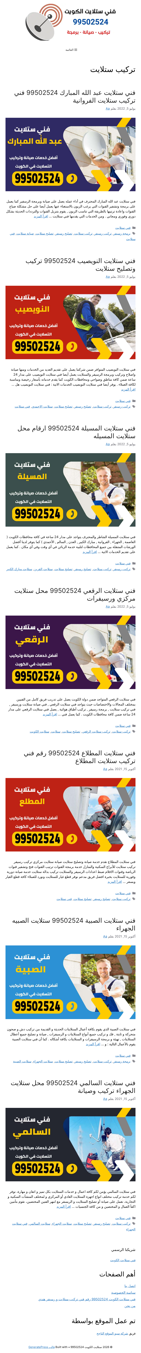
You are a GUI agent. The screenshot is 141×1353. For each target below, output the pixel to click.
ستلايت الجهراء (43, 1061)
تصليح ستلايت (45, 233)
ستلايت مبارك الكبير (19, 569)
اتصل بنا (129, 1286)
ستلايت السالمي (39, 1223)
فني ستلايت (123, 228)
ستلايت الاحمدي (42, 406)
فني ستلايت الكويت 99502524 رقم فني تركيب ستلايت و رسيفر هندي (86, 1299)
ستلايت (55, 731)
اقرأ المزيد (41, 216)
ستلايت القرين (43, 569)
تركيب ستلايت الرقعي (96, 731)
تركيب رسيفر (103, 233)
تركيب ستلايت (83, 233)
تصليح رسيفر (63, 233)
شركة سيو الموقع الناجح (112, 1333)
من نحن (129, 1306)
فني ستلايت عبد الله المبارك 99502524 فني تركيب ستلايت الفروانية (74, 96)
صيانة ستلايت (25, 233)
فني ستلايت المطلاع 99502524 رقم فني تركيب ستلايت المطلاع (79, 757)
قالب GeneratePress (41, 1347)
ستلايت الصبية (22, 1061)
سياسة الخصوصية (123, 1292)
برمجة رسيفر (122, 233)
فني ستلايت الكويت (122, 1260)
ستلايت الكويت (39, 731)
